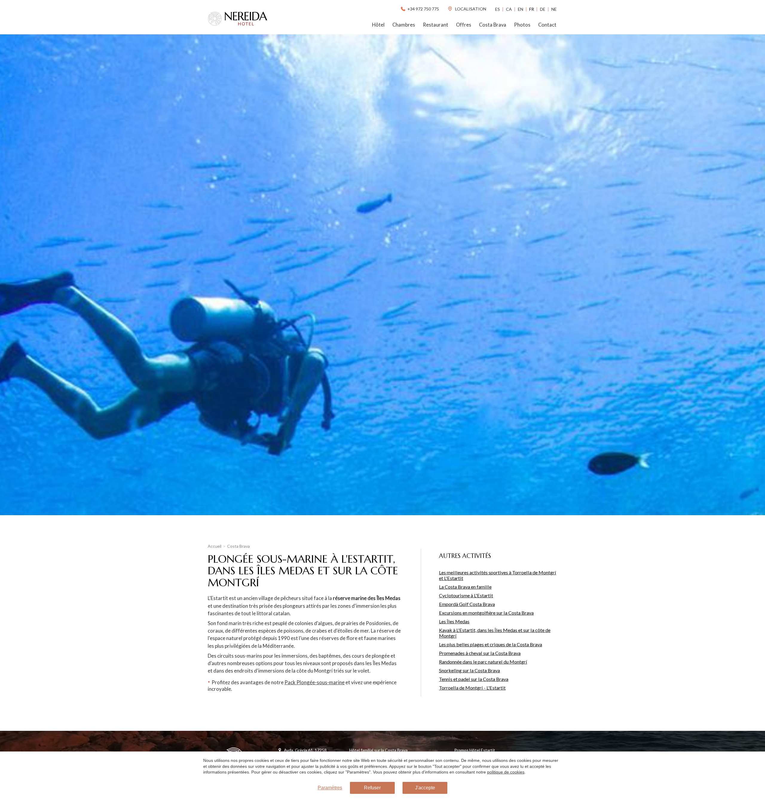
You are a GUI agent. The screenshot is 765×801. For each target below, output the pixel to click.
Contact (547, 25)
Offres (463, 25)
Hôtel (378, 25)
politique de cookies (505, 772)
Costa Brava (492, 25)
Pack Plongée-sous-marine (314, 682)
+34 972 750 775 (423, 8)
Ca (509, 9)
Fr (531, 9)
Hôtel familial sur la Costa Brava (378, 750)
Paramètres (330, 787)
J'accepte (425, 787)
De (542, 9)
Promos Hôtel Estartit (474, 750)
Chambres (403, 25)
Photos (522, 25)
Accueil (214, 546)
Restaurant (435, 25)
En (520, 9)
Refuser (372, 787)
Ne (554, 9)
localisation (470, 8)
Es (497, 9)
